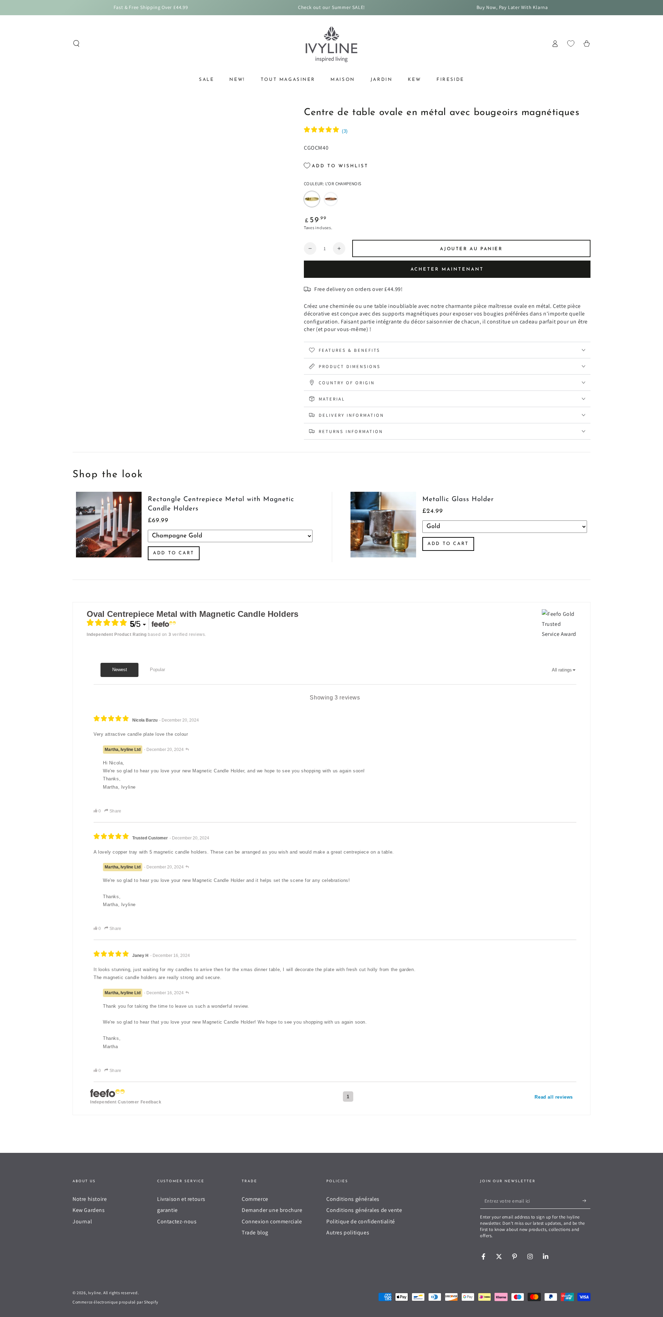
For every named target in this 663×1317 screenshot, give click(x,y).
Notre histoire (90, 1199)
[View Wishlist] (570, 43)
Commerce (255, 1199)
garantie (167, 1210)
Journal (82, 1221)
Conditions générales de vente (364, 1210)
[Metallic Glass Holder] (383, 527)
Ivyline (94, 1292)
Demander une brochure (272, 1210)
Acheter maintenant (447, 269)
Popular (157, 669)
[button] (76, 43)
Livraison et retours (181, 1199)
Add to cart (173, 553)
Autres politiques (347, 1232)
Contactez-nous (176, 1221)
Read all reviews (554, 1097)
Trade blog (255, 1232)
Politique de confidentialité (360, 1221)
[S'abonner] (586, 1200)
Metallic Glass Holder (458, 499)
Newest (119, 669)
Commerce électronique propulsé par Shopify (115, 1302)
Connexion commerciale (272, 1221)
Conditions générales (352, 1199)
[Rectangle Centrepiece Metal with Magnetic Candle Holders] (109, 527)
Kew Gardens (89, 1210)
